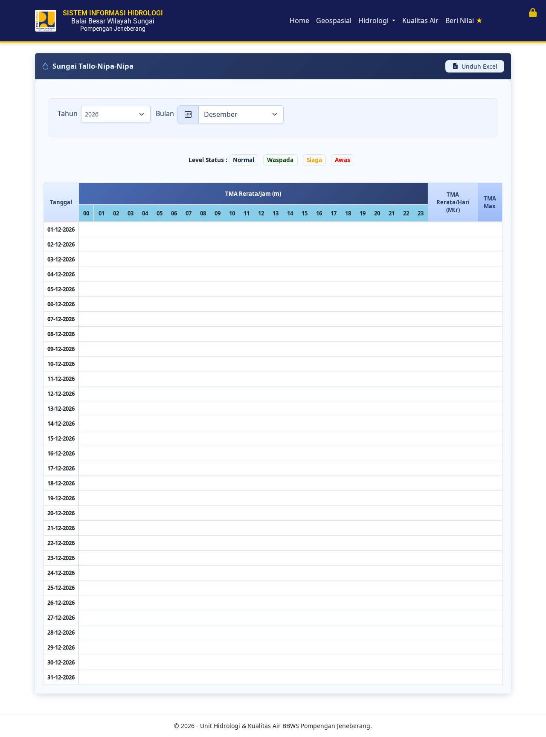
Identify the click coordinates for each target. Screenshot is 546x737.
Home (299, 20)
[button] (533, 13)
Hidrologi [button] (374, 20)
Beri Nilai (464, 20)
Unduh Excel (479, 66)
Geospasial (333, 20)
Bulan (165, 113)
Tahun (68, 113)
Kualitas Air (420, 20)
